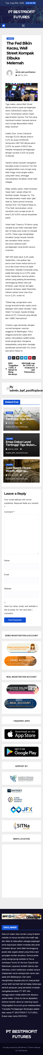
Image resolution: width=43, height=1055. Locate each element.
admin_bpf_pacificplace (25, 72)
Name (7, 560)
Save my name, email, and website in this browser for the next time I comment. (21, 610)
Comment (9, 512)
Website (7, 588)
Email (6, 574)
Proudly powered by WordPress (15, 1047)
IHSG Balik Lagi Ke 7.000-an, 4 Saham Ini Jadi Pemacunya (28, 367)
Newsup (37, 1047)
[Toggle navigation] (23, 25)
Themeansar (22, 1050)
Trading (10, 38)
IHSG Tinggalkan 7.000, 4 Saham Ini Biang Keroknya (13, 368)
